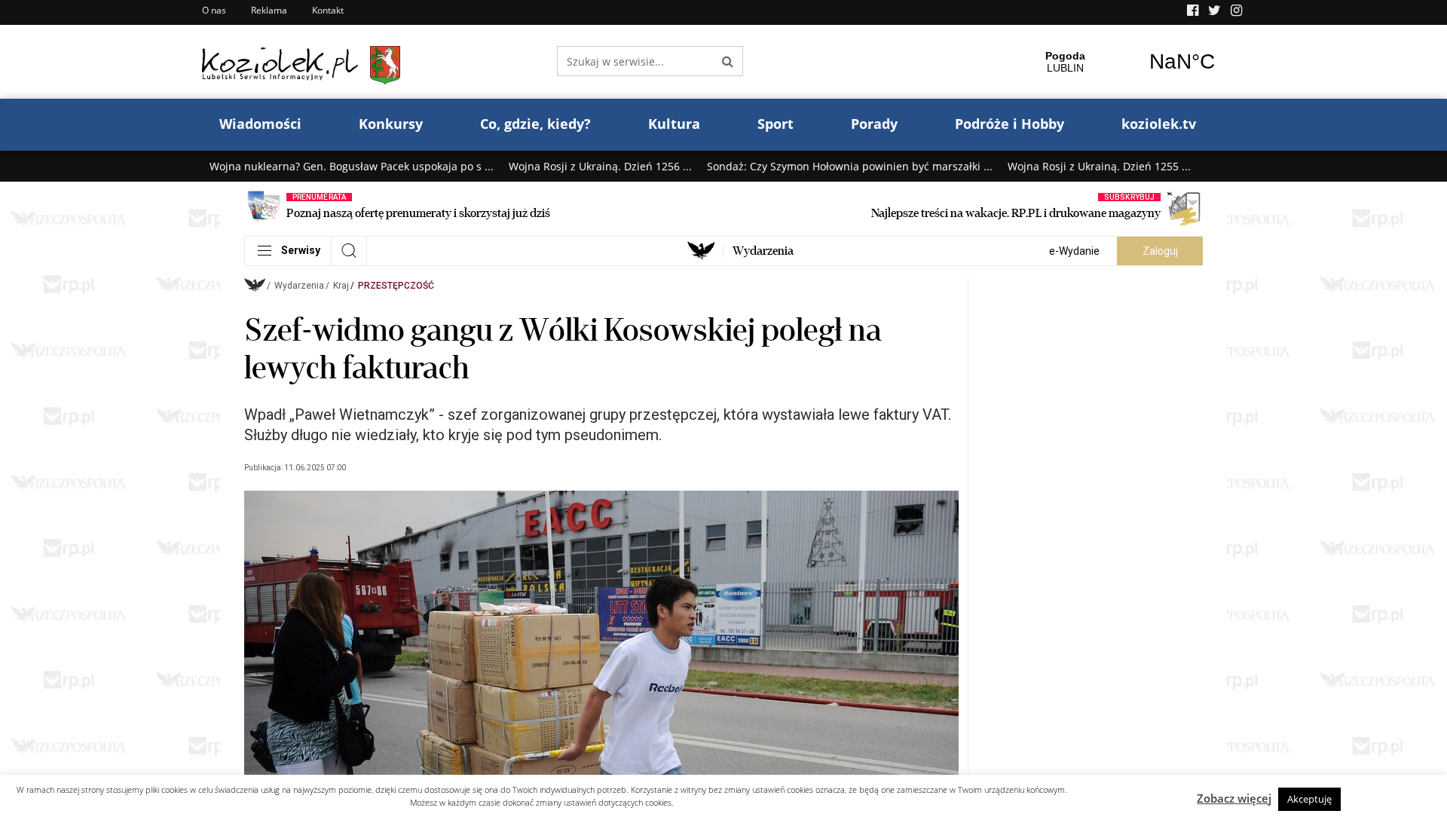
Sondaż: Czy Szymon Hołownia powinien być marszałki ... (850, 166)
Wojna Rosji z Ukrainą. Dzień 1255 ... (1099, 166)
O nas (214, 10)
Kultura (674, 124)
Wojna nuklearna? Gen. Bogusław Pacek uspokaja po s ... (352, 166)
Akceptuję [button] (1309, 799)
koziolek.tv (1158, 124)
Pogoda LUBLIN (1124, 62)
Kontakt (328, 10)
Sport (775, 124)
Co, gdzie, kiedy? (535, 124)
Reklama (269, 10)
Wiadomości (260, 124)
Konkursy (391, 124)
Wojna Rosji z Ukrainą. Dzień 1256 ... (600, 166)
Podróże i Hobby (1009, 124)
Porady (874, 124)
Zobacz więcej (1234, 798)
